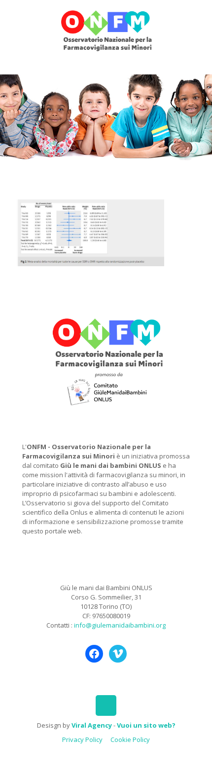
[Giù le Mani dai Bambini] (106, 29)
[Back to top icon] (106, 705)
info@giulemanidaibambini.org (120, 625)
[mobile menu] (198, 19)
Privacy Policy (82, 739)
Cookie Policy (130, 739)
